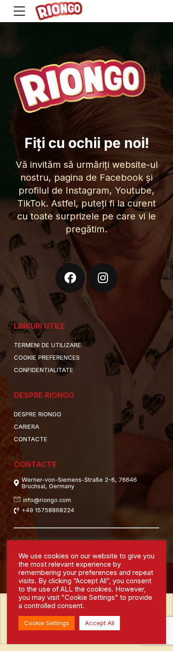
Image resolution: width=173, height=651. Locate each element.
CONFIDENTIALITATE (43, 369)
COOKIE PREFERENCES (47, 357)
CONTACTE (31, 439)
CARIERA (26, 426)
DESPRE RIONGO (37, 414)
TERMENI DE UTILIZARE (47, 345)
